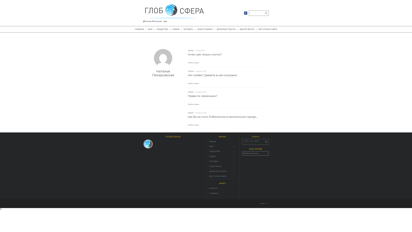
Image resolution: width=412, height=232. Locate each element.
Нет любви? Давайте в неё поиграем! (212, 75)
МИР (211, 146)
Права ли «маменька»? (202, 96)
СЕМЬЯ (191, 51)
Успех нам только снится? (205, 54)
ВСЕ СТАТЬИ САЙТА (218, 176)
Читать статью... (194, 63)
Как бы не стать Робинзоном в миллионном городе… (222, 116)
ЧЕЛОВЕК (213, 161)
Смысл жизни (215, 166)
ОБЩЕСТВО (214, 151)
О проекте (214, 193)
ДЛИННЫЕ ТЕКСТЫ (218, 171)
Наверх (262, 203)
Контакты (213, 188)
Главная (212, 141)
